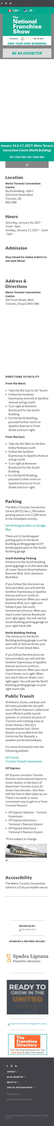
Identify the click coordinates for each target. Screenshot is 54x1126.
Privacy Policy (13, 1094)
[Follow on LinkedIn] (10, 3)
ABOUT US (12, 1082)
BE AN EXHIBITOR (27, 53)
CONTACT (11, 1071)
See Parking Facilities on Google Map (25, 527)
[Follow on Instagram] (6, 3)
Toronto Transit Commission (23, 761)
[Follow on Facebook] (1, 3)
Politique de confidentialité (19, 1099)
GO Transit (12, 757)
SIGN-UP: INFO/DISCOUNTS (19, 1087)
